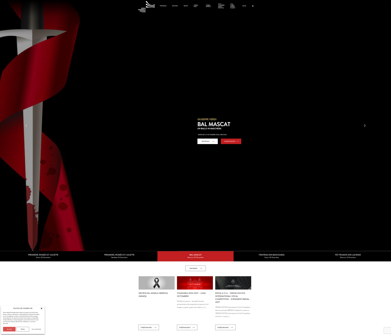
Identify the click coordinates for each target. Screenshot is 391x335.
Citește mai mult (146, 327)
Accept (9, 329)
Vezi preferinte (36, 329)
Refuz (23, 329)
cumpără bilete (229, 141)
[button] (42, 308)
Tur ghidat (193, 268)
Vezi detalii (205, 141)
